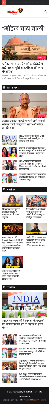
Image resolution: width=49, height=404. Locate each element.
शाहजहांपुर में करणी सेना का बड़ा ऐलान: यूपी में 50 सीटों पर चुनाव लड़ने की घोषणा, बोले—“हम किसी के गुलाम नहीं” (32, 364)
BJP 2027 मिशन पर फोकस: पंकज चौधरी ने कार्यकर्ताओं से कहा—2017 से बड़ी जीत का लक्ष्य (33, 377)
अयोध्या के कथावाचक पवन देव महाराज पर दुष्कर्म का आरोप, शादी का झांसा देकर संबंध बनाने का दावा (32, 152)
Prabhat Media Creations (35, 400)
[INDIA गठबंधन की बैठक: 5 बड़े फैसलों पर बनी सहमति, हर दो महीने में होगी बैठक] (9, 140)
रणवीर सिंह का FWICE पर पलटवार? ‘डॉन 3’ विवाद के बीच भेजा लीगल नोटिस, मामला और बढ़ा (36, 241)
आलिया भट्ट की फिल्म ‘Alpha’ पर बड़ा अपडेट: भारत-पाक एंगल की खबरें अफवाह (11, 275)
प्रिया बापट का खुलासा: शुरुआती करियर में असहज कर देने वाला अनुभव (11, 213)
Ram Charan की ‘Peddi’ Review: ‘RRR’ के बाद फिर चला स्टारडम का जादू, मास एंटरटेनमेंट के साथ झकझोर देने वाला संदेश (12, 244)
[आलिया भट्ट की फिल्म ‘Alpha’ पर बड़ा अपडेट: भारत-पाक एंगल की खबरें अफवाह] (12, 262)
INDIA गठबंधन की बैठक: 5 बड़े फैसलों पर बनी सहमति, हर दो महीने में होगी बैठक (31, 139)
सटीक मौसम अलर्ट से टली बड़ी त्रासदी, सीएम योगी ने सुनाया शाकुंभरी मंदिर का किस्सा (24, 124)
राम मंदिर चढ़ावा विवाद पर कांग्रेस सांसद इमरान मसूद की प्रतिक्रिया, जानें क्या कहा (32, 177)
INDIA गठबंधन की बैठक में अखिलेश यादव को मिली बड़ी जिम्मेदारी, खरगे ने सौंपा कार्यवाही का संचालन (32, 165)
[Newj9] (15, 11)
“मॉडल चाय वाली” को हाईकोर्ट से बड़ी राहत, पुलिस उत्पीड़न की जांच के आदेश (23, 68)
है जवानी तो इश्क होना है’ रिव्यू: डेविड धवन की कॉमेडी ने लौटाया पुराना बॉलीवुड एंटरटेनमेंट (36, 213)
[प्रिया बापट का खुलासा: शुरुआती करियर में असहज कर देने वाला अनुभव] (12, 201)
